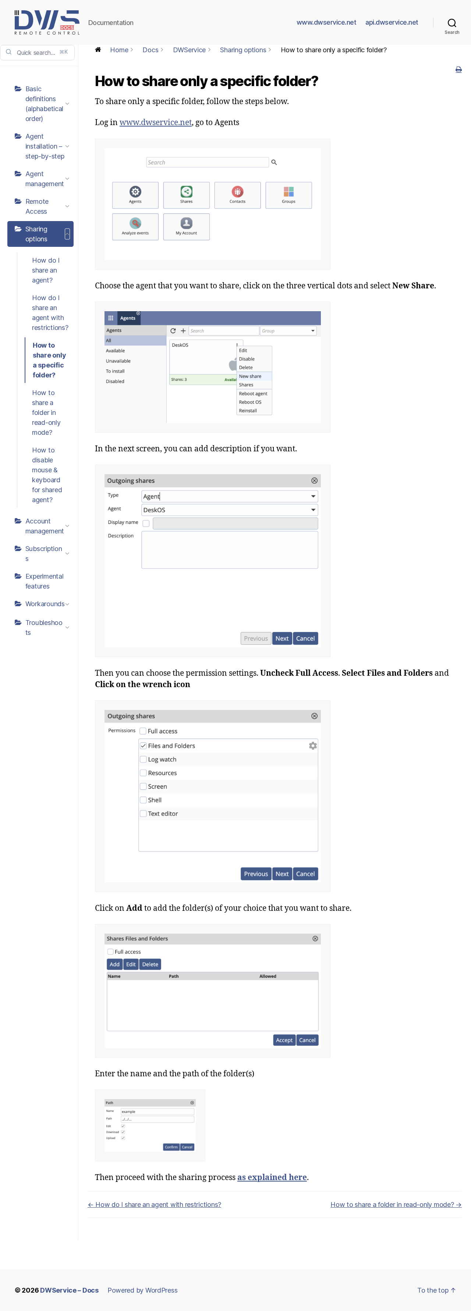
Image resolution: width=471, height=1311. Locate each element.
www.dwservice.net (327, 22)
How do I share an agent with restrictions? (50, 312)
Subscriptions (43, 553)
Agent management (44, 179)
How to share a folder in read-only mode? (46, 412)
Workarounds (45, 604)
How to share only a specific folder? (49, 360)
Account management (44, 526)
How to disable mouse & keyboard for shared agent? (47, 475)
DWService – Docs (69, 1290)
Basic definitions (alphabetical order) (44, 103)
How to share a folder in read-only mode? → (396, 1204)
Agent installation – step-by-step (44, 146)
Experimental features (44, 581)
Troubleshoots (44, 627)
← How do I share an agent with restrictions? (154, 1204)
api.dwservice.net (391, 22)
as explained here (272, 1178)
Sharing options (36, 234)
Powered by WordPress (142, 1290)
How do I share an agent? (46, 270)
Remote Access (37, 206)
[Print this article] (459, 70)
